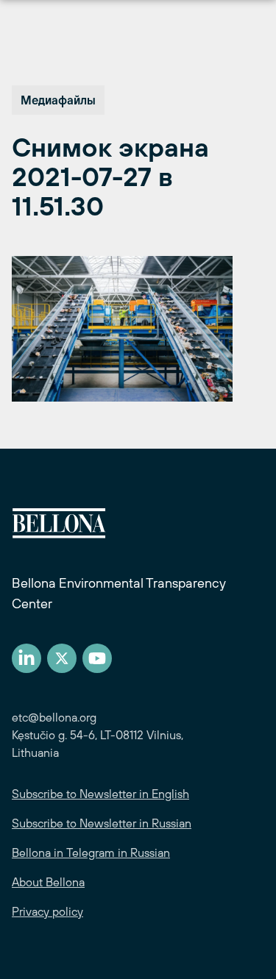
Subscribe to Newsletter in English (100, 793)
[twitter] (62, 658)
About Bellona (48, 882)
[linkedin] (26, 658)
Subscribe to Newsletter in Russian (101, 823)
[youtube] (97, 658)
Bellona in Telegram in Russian (91, 852)
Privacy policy (47, 911)
